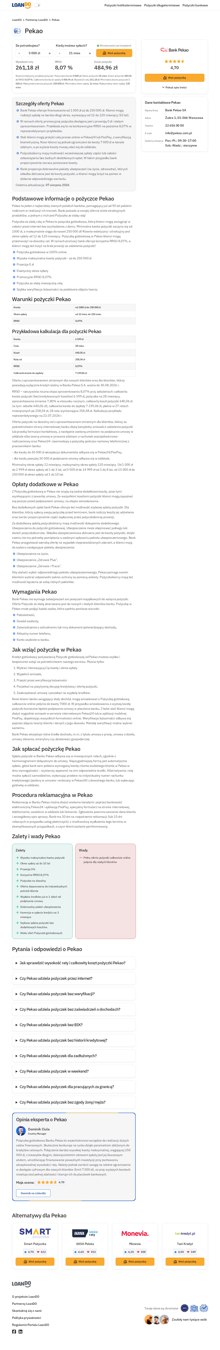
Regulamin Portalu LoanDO (30, 1324)
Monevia (135, 1243)
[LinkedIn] (20, 1332)
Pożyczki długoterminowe (162, 5)
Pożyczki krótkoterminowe (122, 5)
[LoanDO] (21, 5)
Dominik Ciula (39, 1129)
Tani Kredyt (185, 1243)
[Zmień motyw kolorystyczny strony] (37, 5)
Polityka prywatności (26, 1317)
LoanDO (17, 19)
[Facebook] (14, 1332)
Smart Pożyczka (35, 1243)
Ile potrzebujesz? (28, 45)
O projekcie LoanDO (25, 1296)
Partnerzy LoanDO (37, 19)
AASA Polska (85, 1243)
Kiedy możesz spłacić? (71, 45)
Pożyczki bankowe (195, 5)
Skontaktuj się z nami (27, 1310)
